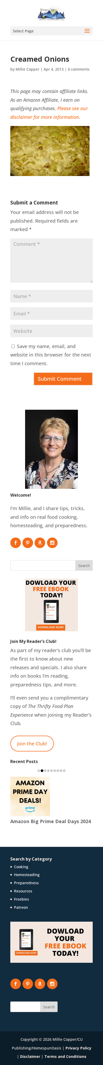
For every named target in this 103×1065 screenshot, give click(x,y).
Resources (23, 890)
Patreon (21, 907)
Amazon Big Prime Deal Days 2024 (50, 821)
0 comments (79, 69)
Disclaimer (30, 1056)
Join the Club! (32, 743)
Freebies (21, 899)
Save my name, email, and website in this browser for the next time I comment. (50, 355)
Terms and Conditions (65, 1056)
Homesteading (27, 874)
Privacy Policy (78, 1048)
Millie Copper (27, 69)
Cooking (21, 866)
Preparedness (26, 882)
